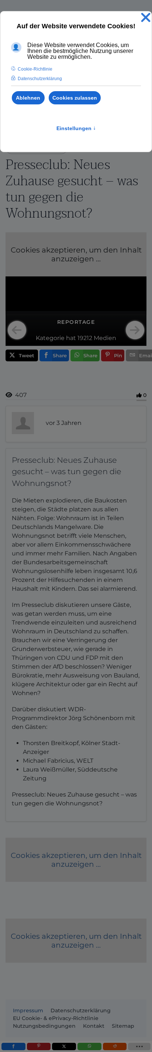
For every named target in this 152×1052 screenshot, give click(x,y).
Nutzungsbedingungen (44, 1026)
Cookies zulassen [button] (74, 98)
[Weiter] (135, 330)
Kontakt (93, 1026)
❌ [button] (146, 18)
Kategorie (50, 337)
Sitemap (123, 1026)
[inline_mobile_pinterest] (39, 1046)
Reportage (76, 322)
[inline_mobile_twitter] (64, 1046)
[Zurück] (17, 330)
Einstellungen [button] (76, 128)
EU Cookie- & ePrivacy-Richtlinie (56, 1018)
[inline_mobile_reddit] (115, 1046)
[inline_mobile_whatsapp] (89, 1046)
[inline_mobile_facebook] (13, 1046)
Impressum (28, 1010)
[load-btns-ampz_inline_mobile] (139, 1046)
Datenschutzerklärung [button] (40, 78)
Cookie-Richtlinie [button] (35, 69)
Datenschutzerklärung (81, 1010)
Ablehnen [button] (28, 98)
